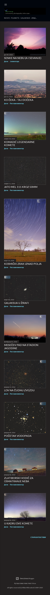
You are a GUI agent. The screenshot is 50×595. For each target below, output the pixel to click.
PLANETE (15, 18)
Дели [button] (6, 61)
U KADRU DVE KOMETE (18, 523)
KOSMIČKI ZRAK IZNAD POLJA (23, 263)
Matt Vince (32, 583)
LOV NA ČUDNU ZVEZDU (19, 390)
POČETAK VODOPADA (18, 435)
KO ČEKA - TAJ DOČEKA (18, 99)
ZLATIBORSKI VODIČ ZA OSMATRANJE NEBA (18, 479)
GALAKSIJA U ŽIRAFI (16, 302)
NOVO (7, 18)
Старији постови (38, 537)
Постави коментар (17, 103)
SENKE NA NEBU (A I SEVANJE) (22, 57)
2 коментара (14, 61)
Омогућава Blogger (27, 578)
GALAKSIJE (25, 18)
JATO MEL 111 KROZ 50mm (20, 186)
